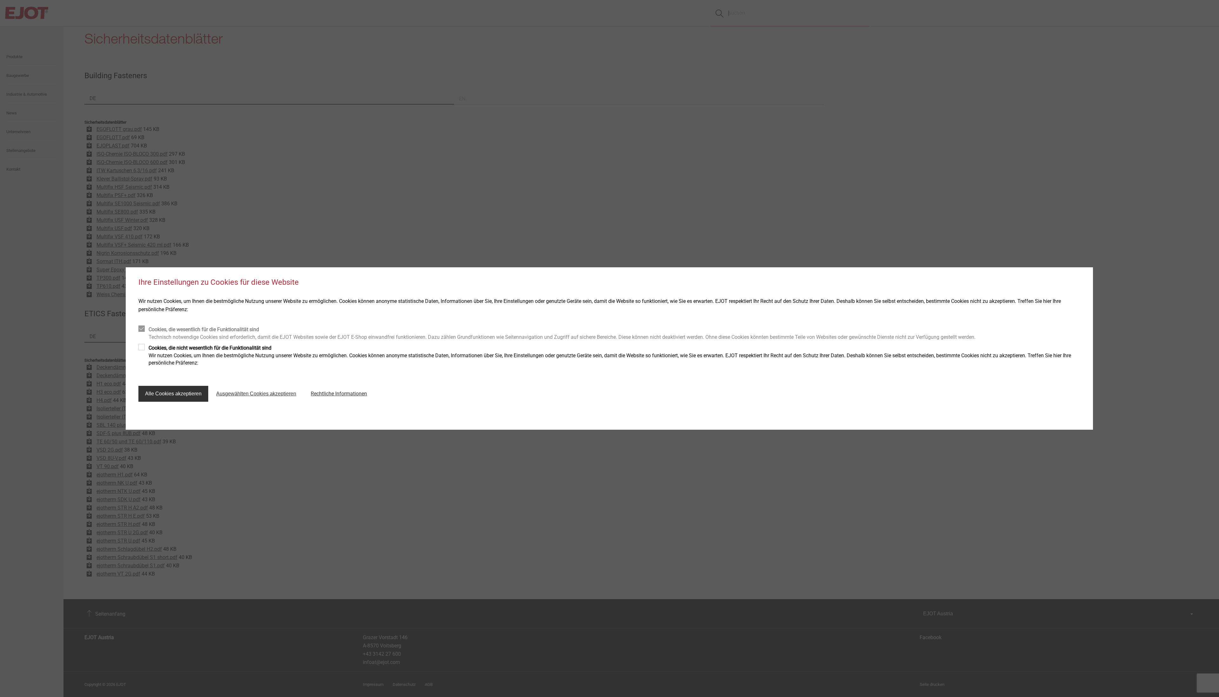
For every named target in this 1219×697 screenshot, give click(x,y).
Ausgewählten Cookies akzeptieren (256, 393)
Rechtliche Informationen (339, 394)
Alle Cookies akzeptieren (173, 393)
